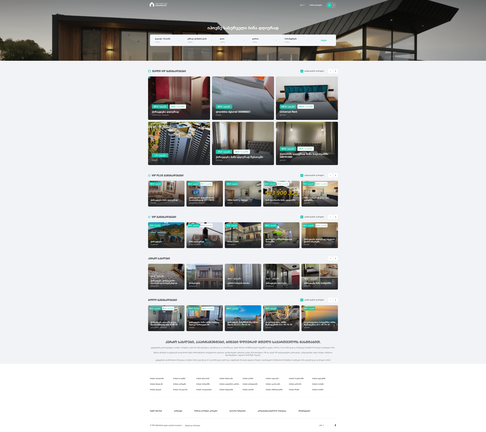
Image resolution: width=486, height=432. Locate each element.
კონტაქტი (178, 411)
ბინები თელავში (272, 378)
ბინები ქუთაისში (202, 378)
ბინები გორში (248, 378)
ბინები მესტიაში (156, 384)
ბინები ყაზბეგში (179, 384)
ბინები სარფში (318, 384)
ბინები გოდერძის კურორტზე (230, 384)
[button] (335, 71)
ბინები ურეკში (155, 389)
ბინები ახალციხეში (204, 389)
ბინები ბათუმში (179, 378)
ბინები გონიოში (295, 384)
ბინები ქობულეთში (250, 384)
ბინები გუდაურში (319, 378)
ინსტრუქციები (304, 411)
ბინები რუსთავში (226, 378)
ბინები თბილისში (157, 378)
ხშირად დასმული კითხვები (205, 411)
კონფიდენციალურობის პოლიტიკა (272, 411)
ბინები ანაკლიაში (180, 389)
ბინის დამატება (316, 5)
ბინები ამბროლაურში (274, 389)
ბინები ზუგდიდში (226, 389)
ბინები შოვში (294, 389)
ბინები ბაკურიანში (296, 378)
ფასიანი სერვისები (237, 411)
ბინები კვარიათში (273, 384)
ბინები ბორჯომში (203, 384)
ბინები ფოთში (248, 389)
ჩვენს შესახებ (156, 411)
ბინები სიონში (317, 389)
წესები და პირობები (192, 425)
